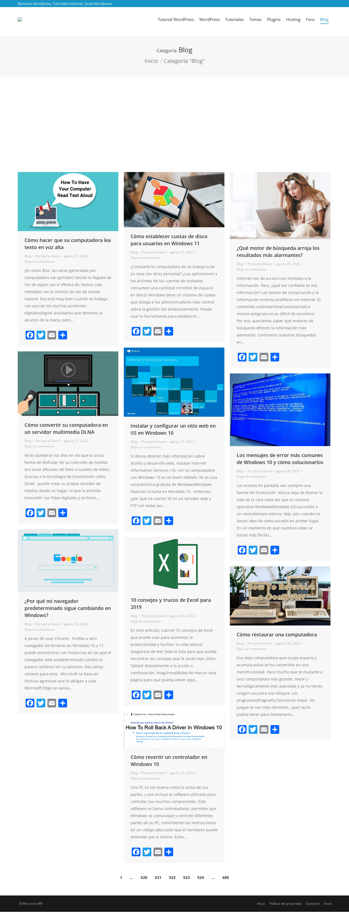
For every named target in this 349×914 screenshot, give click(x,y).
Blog (28, 256)
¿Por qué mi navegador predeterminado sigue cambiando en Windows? (68, 608)
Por (47, 256)
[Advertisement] (174, 117)
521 (158, 877)
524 (200, 877)
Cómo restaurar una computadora (277, 634)
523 (186, 877)
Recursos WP (33, 903)
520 (144, 877)
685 (225, 877)
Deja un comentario (40, 261)
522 (172, 877)
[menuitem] (176, 19)
